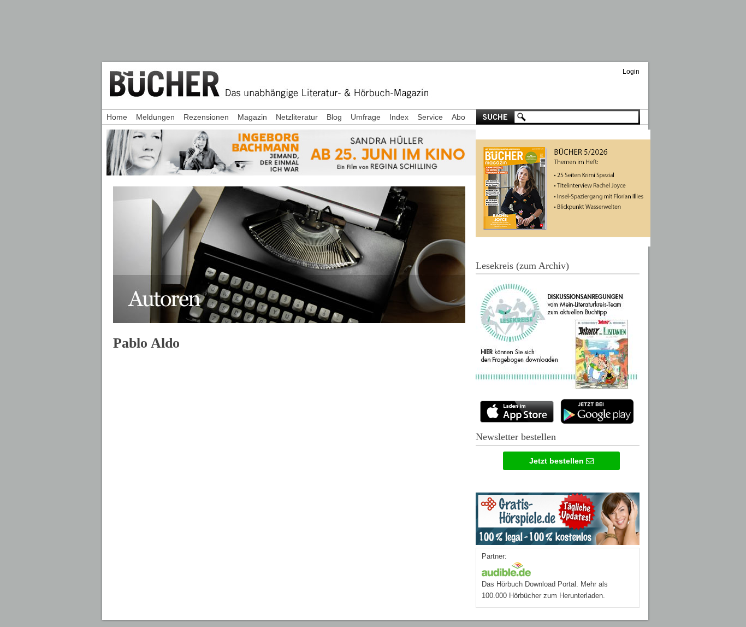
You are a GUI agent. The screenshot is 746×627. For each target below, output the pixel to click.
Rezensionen (206, 117)
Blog (334, 117)
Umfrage (366, 117)
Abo (458, 117)
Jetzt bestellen (557, 460)
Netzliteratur (297, 117)
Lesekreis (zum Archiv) (522, 265)
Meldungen (155, 117)
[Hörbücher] (506, 568)
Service (430, 117)
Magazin (252, 117)
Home (116, 117)
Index (398, 117)
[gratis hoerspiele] (558, 516)
